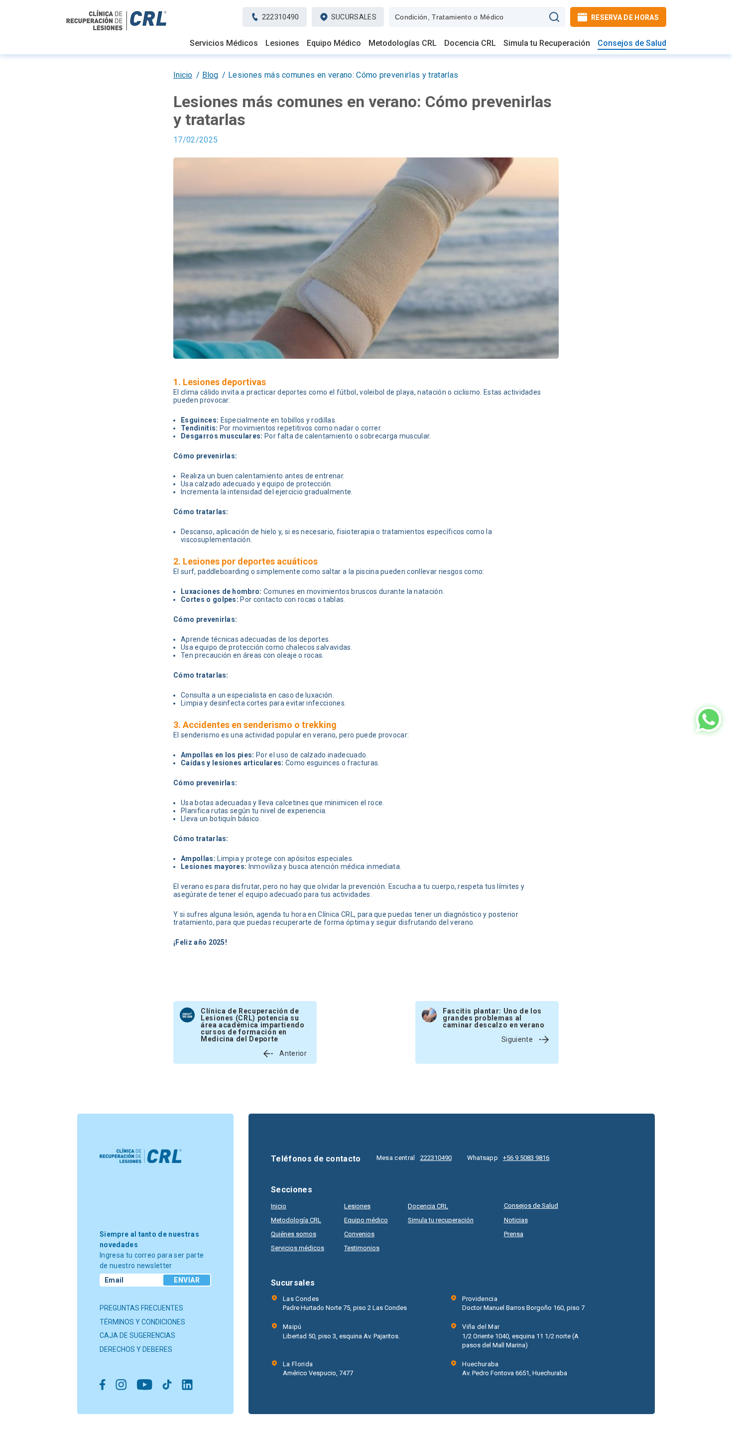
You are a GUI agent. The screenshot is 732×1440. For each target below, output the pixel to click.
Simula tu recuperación (441, 1220)
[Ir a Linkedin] (187, 1385)
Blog (210, 75)
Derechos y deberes (136, 1349)
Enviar (187, 1280)
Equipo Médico (334, 43)
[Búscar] (554, 17)
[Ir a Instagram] (121, 1385)
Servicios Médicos (224, 43)
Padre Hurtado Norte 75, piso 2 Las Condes (345, 1303)
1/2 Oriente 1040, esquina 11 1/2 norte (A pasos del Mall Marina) (520, 1335)
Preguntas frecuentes (141, 1308)
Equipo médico (366, 1220)
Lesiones (282, 43)
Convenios (359, 1234)
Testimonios (361, 1248)
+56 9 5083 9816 (526, 1157)
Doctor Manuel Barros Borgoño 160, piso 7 (523, 1303)
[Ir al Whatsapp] (708, 720)
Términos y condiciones (142, 1322)
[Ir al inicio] (117, 30)
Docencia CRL (470, 43)
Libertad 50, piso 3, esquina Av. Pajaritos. (341, 1331)
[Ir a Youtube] (144, 1385)
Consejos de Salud (632, 43)
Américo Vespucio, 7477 (318, 1368)
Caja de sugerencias (137, 1335)
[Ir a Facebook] (103, 1385)
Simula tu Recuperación (546, 43)
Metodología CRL (296, 1220)
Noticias (516, 1220)
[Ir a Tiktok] (167, 1385)
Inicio (182, 75)
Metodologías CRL (402, 43)
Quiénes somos (293, 1234)
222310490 (436, 1157)
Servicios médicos (297, 1248)
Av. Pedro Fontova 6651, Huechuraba (514, 1368)
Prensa (513, 1234)
